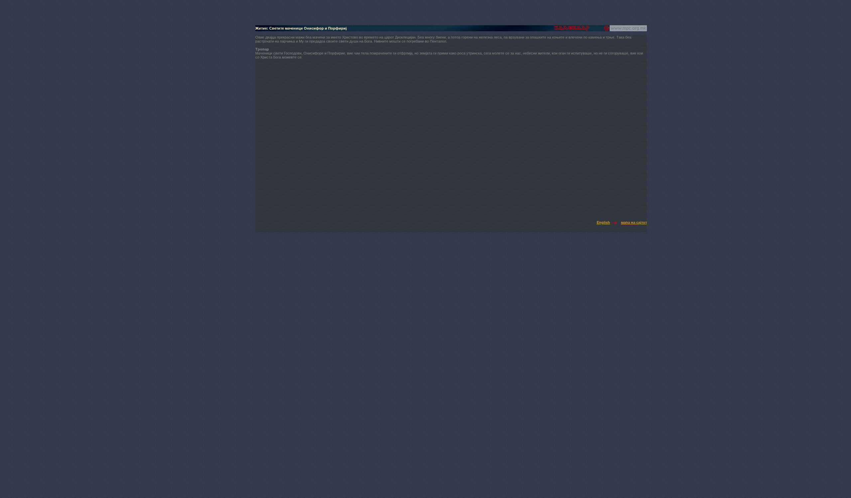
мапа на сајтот (634, 222)
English (603, 222)
